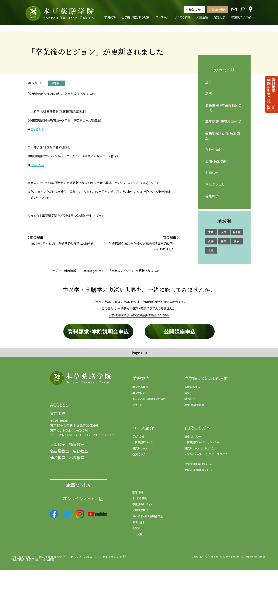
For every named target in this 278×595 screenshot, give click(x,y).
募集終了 (212, 195)
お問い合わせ (140, 522)
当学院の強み (192, 387)
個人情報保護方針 (50, 556)
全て (208, 81)
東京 (211, 232)
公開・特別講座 (216, 161)
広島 (211, 241)
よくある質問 (139, 498)
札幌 (211, 250)
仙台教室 (57, 457)
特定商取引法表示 (23, 559)
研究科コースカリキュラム (199, 448)
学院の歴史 (138, 393)
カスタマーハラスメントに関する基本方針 (97, 556)
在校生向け (213, 149)
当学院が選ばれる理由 (206, 378)
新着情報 (137, 492)
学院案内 (141, 378)
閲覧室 (136, 528)
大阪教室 (57, 444)
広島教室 (80, 451)
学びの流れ (138, 436)
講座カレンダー (193, 436)
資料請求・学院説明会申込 (98, 331)
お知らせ (211, 172)
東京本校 (57, 413)
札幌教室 (76, 457)
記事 (208, 93)
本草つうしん (214, 184)
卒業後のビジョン (142, 504)
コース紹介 (143, 428)
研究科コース (140, 448)
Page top (139, 352)
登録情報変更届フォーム (198, 464)
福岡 (224, 241)
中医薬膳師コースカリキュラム (201, 442)
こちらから (37, 129)
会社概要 (49, 559)
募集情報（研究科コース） (223, 121)
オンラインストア (79, 498)
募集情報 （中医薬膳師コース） (223, 107)
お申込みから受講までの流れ (149, 399)
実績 (187, 393)
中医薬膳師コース (142, 442)
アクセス (137, 405)
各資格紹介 (139, 454)
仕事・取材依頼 (20, 556)
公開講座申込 (217, 10)
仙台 (236, 241)
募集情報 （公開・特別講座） (222, 135)
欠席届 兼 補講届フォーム (198, 470)
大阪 (224, 232)
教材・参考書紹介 (194, 405)
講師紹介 (189, 399)
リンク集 (137, 534)
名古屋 (237, 232)
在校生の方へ (194, 9)
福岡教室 (76, 444)
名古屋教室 (59, 451)
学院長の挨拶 (140, 387)
